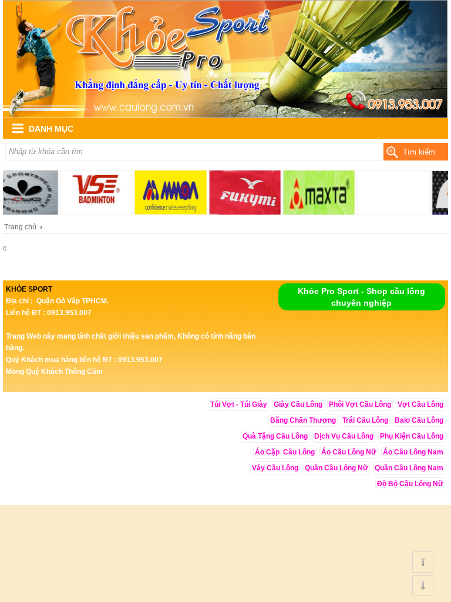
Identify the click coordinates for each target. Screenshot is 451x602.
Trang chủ (20, 227)
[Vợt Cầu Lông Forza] (225, 115)
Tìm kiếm (419, 152)
